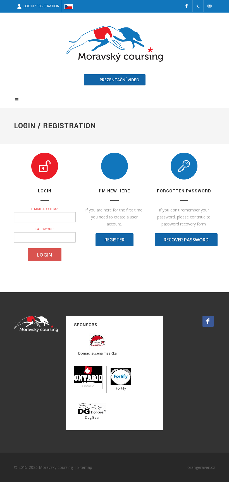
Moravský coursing (56, 467)
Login (44, 255)
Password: (44, 229)
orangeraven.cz (201, 467)
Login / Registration (40, 6)
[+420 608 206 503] (198, 6)
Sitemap (84, 467)
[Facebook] (186, 6)
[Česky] (68, 6)
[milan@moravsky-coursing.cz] (209, 6)
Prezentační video (119, 79)
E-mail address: (44, 209)
